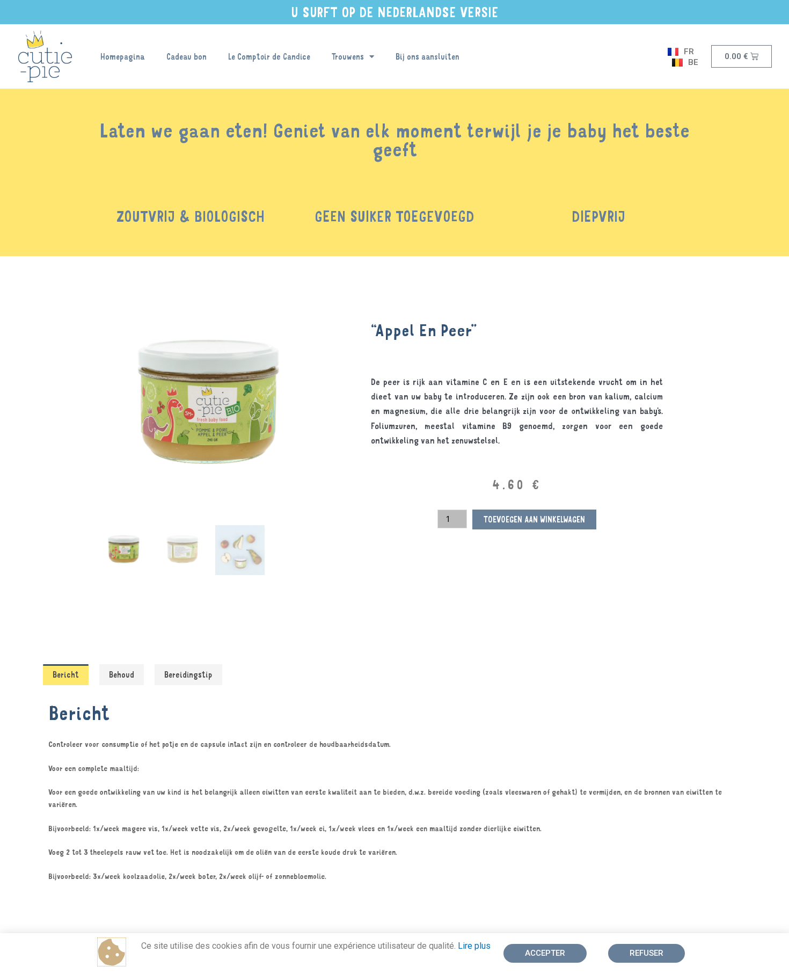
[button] (545, 953)
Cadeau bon (186, 56)
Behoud (121, 674)
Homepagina (122, 56)
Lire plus (474, 946)
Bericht (66, 674)
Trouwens (348, 56)
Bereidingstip (188, 674)
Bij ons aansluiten (427, 56)
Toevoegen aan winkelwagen (534, 519)
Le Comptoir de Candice (269, 56)
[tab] (66, 674)
